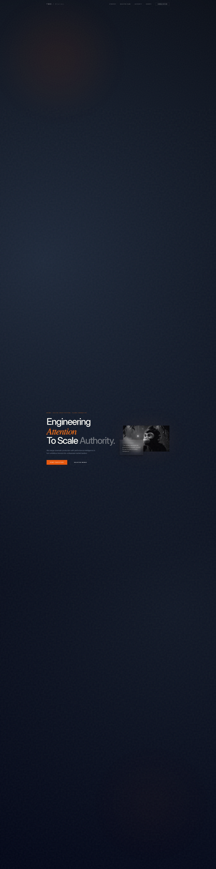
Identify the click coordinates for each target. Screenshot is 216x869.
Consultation (162, 4)
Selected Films (125, 4)
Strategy (112, 4)
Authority (138, 4)
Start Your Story (57, 462)
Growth (148, 4)
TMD (55, 4)
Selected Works (80, 462)
